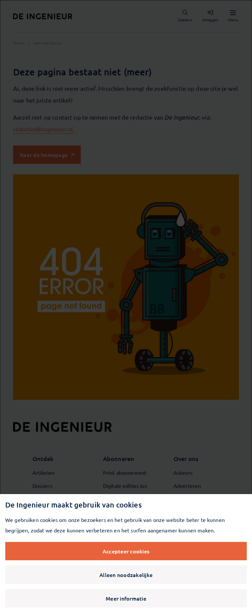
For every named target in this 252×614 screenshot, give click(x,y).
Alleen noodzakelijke (126, 574)
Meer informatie (126, 598)
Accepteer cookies (126, 551)
